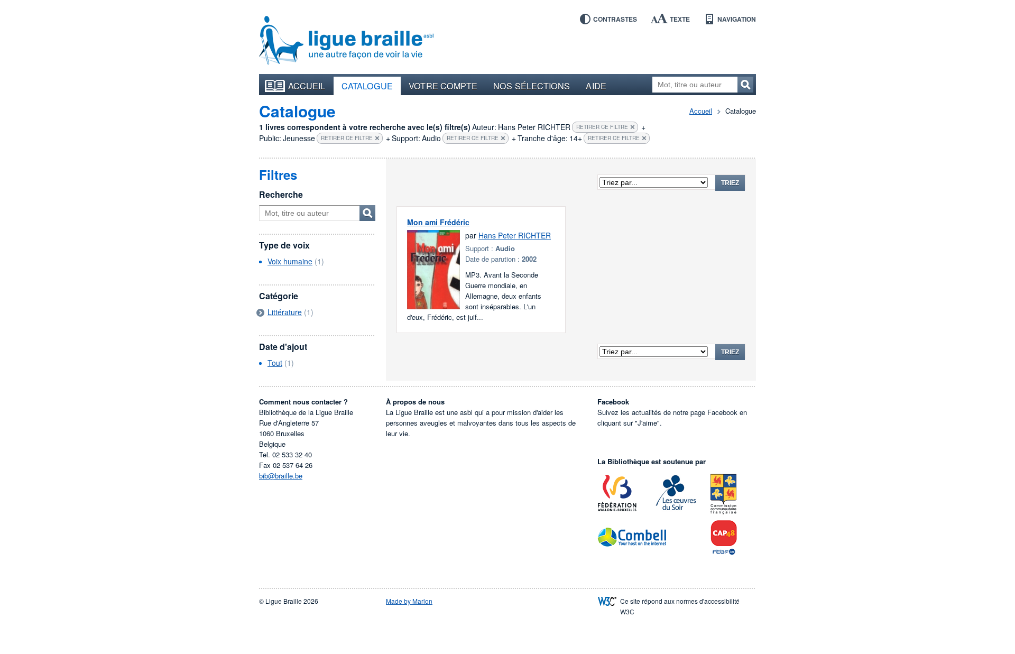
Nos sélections (531, 85)
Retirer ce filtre (602, 127)
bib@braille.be (280, 476)
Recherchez (745, 85)
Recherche (281, 194)
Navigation (736, 19)
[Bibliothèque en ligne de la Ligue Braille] (346, 40)
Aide (596, 85)
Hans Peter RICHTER (514, 235)
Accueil (307, 85)
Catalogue (367, 85)
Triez (730, 183)
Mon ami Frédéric (438, 222)
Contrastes (615, 19)
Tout (274, 362)
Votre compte (443, 85)
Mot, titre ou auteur (367, 213)
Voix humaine (289, 261)
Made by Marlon (409, 600)
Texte (680, 19)
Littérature (284, 312)
